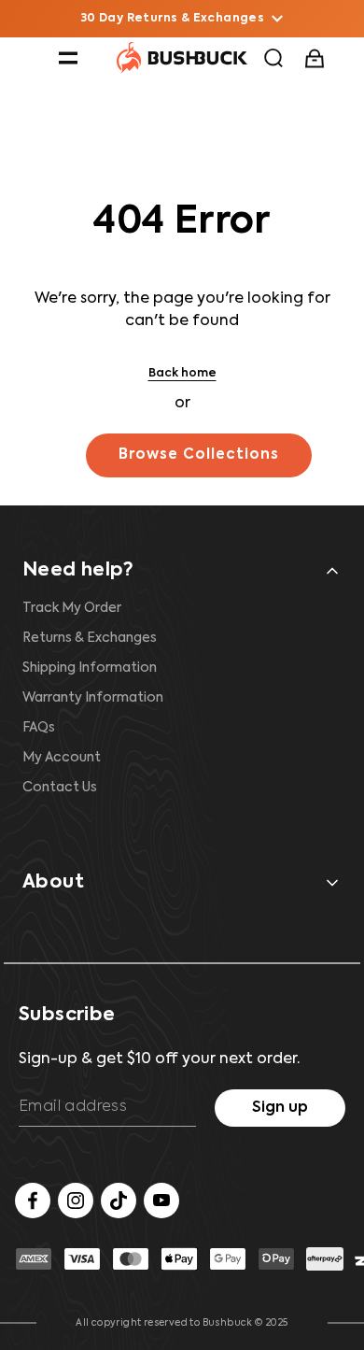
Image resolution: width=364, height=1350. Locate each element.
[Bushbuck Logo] (182, 58)
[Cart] (317, 58)
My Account (61, 757)
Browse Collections (199, 455)
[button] (68, 58)
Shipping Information (89, 668)
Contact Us (59, 787)
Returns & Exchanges (89, 638)
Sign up (280, 1108)
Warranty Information (92, 697)
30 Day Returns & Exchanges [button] (172, 18)
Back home (182, 373)
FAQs (38, 727)
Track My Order (71, 608)
